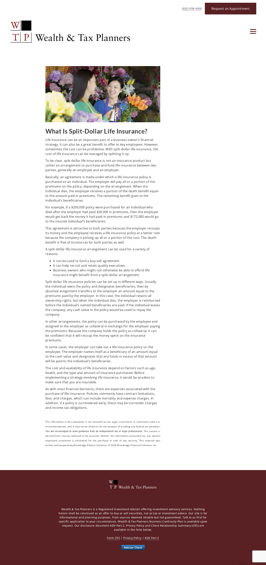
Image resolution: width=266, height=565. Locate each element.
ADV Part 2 (152, 538)
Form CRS (113, 538)
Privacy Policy (132, 538)
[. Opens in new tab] (133, 547)
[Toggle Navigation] (253, 31)
